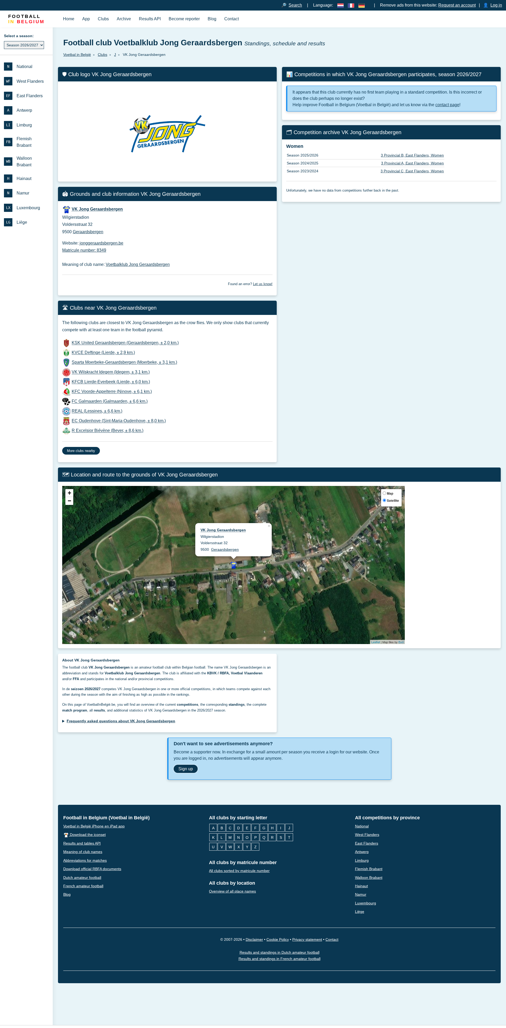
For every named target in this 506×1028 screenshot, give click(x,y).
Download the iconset (87, 834)
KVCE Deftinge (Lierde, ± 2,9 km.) (103, 352)
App (86, 19)
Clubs (103, 19)
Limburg (362, 860)
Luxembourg (365, 903)
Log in (496, 5)
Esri (400, 642)
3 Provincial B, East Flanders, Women (412, 155)
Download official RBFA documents (92, 869)
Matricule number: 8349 (84, 250)
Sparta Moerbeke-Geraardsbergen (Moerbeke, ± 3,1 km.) (124, 362)
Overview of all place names (232, 891)
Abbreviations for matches (85, 860)
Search (295, 5)
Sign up (185, 768)
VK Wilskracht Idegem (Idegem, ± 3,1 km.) (111, 372)
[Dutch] (340, 5)
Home (68, 19)
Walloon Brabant (368, 877)
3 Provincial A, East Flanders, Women (412, 163)
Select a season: (19, 36)
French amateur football (83, 886)
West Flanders (367, 834)
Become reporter (184, 19)
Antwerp (362, 852)
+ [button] (69, 493)
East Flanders (366, 843)
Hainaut (361, 886)
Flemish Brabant (368, 869)
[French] (351, 5)
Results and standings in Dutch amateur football (279, 952)
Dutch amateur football (82, 877)
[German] (361, 5)
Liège (359, 912)
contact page (447, 105)
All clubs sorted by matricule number (239, 871)
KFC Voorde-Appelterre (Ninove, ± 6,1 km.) (112, 391)
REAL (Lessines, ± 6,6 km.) (97, 411)
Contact (231, 19)
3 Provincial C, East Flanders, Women (412, 171)
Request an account (457, 5)
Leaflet (375, 642)
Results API (150, 19)
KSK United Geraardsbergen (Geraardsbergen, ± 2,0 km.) (125, 343)
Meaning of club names (82, 852)
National (362, 826)
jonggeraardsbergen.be (101, 243)
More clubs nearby (81, 451)
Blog (212, 19)
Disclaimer (254, 939)
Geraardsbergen (88, 232)
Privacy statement (307, 939)
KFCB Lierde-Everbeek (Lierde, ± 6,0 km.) (111, 382)
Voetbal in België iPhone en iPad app (94, 826)
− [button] (69, 501)
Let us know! (263, 284)
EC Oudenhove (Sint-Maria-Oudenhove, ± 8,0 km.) (119, 421)
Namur (360, 895)
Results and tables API (82, 843)
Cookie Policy (277, 939)
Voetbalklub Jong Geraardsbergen (138, 264)
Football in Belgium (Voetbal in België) (106, 817)
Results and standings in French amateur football (279, 959)
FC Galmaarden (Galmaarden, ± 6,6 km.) (110, 401)
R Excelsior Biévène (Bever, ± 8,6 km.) (107, 430)
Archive (124, 19)
